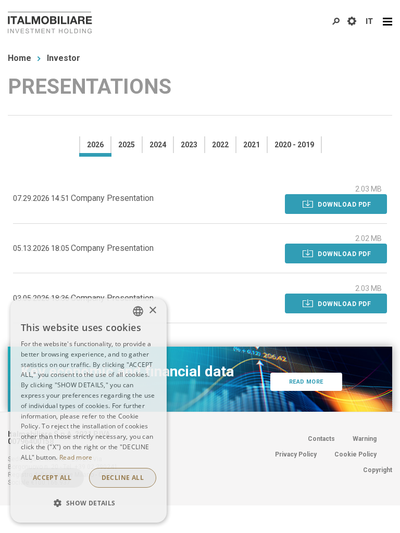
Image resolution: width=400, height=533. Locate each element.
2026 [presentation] (95, 145)
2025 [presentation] (126, 145)
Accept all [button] (52, 477)
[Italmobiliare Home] (50, 22)
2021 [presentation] (251, 145)
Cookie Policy (355, 454)
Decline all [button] (123, 477)
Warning (365, 439)
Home (19, 58)
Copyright (377, 470)
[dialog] (88, 410)
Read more (306, 381)
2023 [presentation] (189, 145)
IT (369, 21)
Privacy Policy (296, 454)
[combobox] (138, 311)
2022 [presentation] (220, 145)
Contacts (321, 439)
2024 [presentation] (157, 145)
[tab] (94, 144)
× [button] (152, 310)
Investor (63, 58)
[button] (88, 503)
